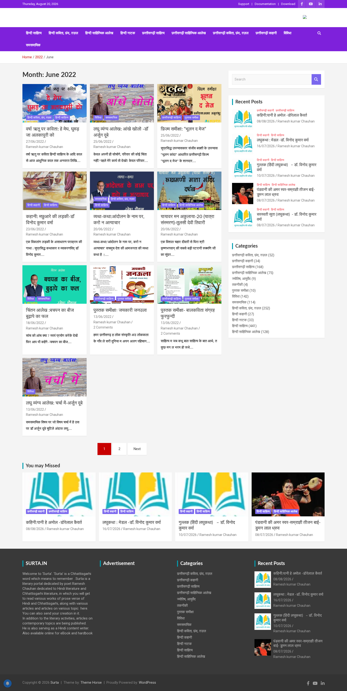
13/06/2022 (102, 317)
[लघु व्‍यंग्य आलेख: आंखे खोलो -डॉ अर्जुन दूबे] (122, 103)
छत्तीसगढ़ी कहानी (266, 33)
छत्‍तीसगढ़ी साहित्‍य (153, 33)
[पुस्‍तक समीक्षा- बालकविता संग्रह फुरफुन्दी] (189, 284)
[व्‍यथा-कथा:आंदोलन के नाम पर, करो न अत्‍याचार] (122, 190)
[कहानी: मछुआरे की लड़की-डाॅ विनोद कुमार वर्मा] (54, 190)
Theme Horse (91, 682)
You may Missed (43, 465)
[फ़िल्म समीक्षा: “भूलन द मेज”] (189, 103)
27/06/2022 (35, 141)
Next (137, 449)
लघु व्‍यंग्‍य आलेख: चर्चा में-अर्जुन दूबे (54, 403)
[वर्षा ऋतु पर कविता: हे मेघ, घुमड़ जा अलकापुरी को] (54, 103)
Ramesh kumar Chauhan (44, 147)
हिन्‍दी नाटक (127, 33)
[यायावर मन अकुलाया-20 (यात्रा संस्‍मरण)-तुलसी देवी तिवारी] (189, 190)
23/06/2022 (35, 229)
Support (243, 4)
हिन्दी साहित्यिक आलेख (99, 33)
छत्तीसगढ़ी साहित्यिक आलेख (189, 33)
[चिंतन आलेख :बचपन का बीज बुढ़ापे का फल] (54, 284)
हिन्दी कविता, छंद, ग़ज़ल (63, 33)
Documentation (265, 4)
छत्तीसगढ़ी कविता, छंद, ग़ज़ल (231, 33)
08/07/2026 (266, 200)
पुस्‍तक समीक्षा (192, 117)
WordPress (147, 682)
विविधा (287, 33)
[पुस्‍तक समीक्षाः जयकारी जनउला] (122, 284)
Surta (55, 682)
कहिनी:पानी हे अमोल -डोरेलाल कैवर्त (282, 115)
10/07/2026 (266, 175)
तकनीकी (237, 284)
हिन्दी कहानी (33, 205)
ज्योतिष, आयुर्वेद (241, 279)
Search (316, 79)
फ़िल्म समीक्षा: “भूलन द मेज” (183, 129)
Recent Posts (248, 102)
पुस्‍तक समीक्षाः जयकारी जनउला (120, 310)
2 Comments (103, 327)
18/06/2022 (35, 323)
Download (288, 4)
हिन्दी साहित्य (34, 33)
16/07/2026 (266, 146)
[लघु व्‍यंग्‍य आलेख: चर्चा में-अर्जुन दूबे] (54, 377)
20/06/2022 (102, 229)
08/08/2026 (266, 121)
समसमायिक (33, 45)
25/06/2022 (102, 141)
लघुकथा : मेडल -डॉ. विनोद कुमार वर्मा (283, 140)
